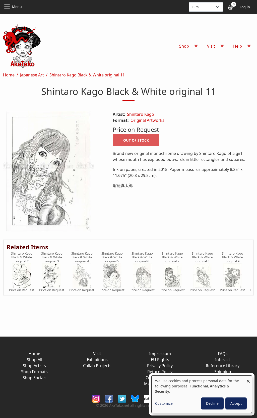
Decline (212, 403)
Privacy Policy (160, 365)
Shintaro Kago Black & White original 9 (232, 257)
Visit (97, 353)
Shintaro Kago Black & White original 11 (87, 75)
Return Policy (159, 371)
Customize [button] (164, 403)
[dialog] (202, 394)
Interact (222, 359)
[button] (52, 172)
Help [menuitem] (234, 47)
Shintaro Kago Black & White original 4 (82, 257)
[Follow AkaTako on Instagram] (96, 398)
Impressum (160, 353)
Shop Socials (34, 377)
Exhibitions (97, 359)
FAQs (223, 353)
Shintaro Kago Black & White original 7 (172, 257)
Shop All (34, 359)
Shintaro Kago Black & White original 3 (51, 257)
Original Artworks (147, 120)
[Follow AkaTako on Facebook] (109, 398)
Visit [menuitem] (208, 47)
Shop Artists (34, 365)
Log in (245, 7)
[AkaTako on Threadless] (148, 398)
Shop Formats (34, 371)
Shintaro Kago (140, 114)
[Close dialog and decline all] (248, 379)
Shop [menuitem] (181, 47)
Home (9, 75)
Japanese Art (32, 75)
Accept (236, 403)
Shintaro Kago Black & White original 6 (142, 257)
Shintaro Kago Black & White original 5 (112, 257)
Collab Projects (97, 365)
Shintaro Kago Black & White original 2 (21, 257)
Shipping (222, 371)
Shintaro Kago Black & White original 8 (202, 257)
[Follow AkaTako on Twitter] (122, 398)
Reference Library (222, 365)
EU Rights (160, 359)
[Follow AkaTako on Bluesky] (135, 398)
